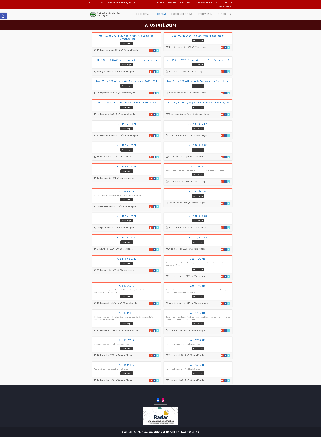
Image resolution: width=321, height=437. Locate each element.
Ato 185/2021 (198, 166)
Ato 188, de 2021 (126, 145)
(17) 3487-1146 (96, 2)
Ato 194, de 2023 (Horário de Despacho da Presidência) (198, 81)
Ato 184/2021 (126, 191)
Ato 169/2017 (126, 365)
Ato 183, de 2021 (198, 191)
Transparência (205, 14)
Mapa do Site (221, 2)
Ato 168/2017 (198, 365)
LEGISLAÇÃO (160, 14)
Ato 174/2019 (198, 285)
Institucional (143, 14)
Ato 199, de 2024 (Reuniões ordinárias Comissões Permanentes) (127, 37)
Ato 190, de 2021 (198, 124)
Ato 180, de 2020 (126, 237)
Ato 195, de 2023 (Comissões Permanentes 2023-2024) (126, 81)
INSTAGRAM (172, 2)
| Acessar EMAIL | (186, 2)
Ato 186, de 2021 (126, 166)
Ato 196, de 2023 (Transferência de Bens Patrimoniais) (198, 60)
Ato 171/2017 (126, 340)
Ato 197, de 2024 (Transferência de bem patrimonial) (127, 60)
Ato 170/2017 (198, 340)
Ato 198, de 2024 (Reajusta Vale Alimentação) (198, 35)
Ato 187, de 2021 (198, 145)
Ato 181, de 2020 (198, 216)
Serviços (222, 14)
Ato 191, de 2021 (126, 124)
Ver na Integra (127, 43)
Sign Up (228, 6)
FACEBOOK (161, 2)
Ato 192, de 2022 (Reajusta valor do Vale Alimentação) (198, 102)
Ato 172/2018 (198, 313)
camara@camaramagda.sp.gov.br (124, 2)
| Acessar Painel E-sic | (204, 2)
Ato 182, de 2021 (126, 216)
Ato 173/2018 (126, 313)
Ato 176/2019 (198, 258)
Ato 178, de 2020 (126, 258)
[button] (3, 16)
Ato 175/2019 (126, 285)
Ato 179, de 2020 (198, 237)
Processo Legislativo (181, 14)
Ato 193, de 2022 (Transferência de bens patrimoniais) (126, 102)
